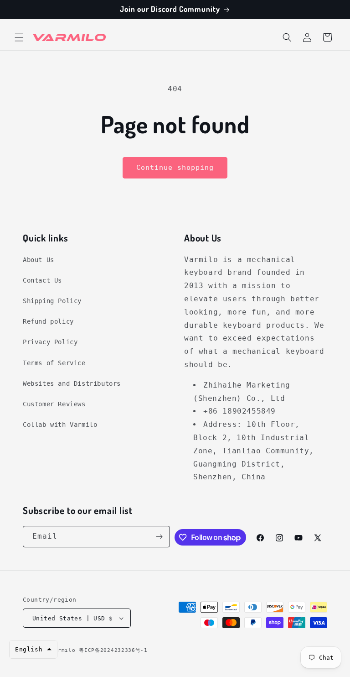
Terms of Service (54, 363)
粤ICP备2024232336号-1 (113, 650)
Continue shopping (175, 167)
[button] (19, 37)
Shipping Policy (52, 300)
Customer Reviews (54, 404)
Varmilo (63, 650)
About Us (38, 259)
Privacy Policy (50, 342)
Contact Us (42, 280)
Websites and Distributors (72, 383)
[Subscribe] (159, 536)
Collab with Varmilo (60, 424)
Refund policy (48, 321)
